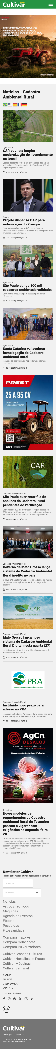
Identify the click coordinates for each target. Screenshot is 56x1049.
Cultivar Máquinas (17, 964)
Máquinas (10, 911)
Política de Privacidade (12, 993)
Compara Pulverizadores (22, 947)
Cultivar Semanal (16, 968)
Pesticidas (11, 926)
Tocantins (7, 810)
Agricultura (8, 147)
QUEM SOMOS (10, 983)
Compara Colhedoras (19, 942)
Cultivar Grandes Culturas (22, 954)
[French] (20, 104)
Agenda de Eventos (18, 916)
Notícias (9, 902)
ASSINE (7, 975)
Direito (6, 217)
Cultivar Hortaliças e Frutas (24, 959)
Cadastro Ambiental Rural (14, 494)
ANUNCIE (7, 979)
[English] (10, 104)
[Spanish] (15, 104)
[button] (51, 4)
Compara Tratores (17, 937)
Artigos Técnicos (16, 906)
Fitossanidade (14, 930)
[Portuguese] (5, 104)
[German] (24, 104)
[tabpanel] (28, 46)
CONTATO (8, 988)
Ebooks (8, 921)
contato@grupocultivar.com (14, 1034)
